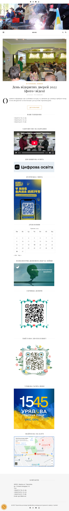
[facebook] (30, 2)
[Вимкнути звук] (50, 153)
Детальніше (34, 107)
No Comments (38, 95)
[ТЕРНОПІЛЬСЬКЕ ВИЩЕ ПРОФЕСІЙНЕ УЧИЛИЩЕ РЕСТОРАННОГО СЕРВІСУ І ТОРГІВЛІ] (34, 16)
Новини (40, 84)
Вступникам (31, 84)
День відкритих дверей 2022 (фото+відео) (34, 89)
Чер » (19, 255)
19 (34, 245)
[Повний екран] (53, 153)
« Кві (15, 255)
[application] (34, 143)
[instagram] (33, 2)
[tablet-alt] (38, 2)
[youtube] (36, 2)
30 (17, 251)
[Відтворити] (16, 153)
